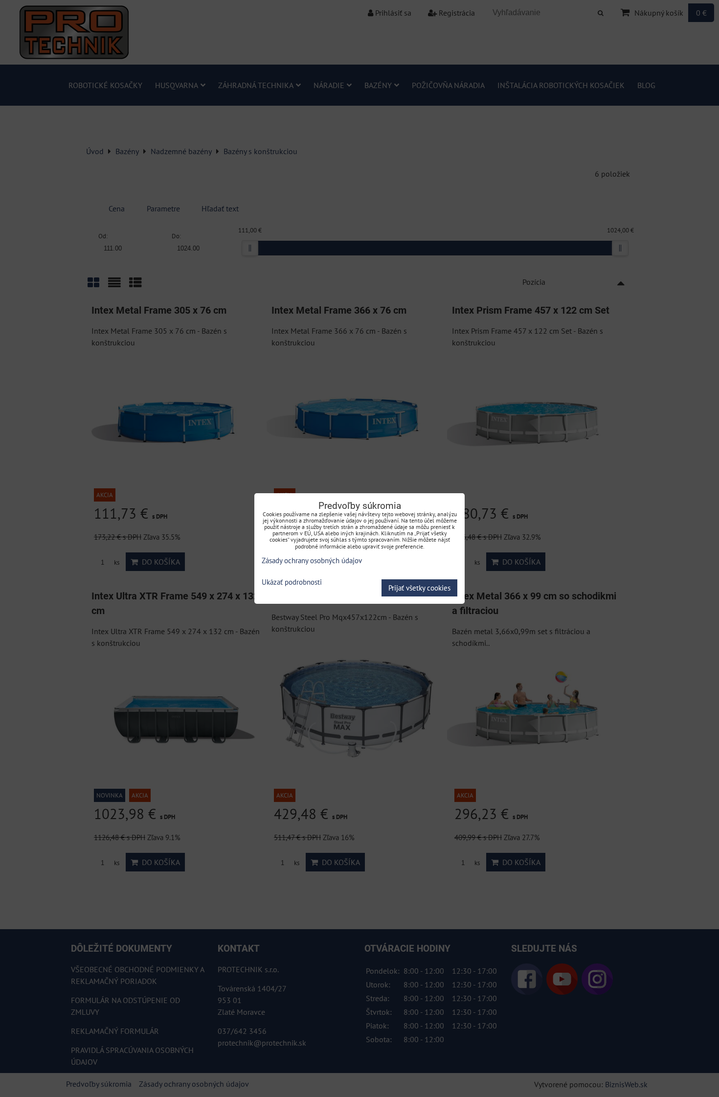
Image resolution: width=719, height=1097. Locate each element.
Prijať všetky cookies (419, 588)
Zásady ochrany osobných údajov (312, 560)
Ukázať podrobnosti (292, 582)
